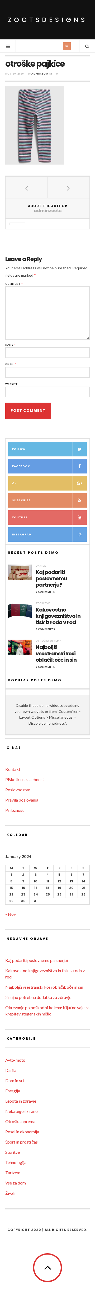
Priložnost (14, 810)
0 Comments (45, 591)
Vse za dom (15, 1182)
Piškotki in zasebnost (24, 779)
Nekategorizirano (21, 1111)
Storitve (43, 603)
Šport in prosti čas (21, 1141)
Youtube (19, 517)
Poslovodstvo (17, 789)
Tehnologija (15, 1162)
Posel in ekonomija (22, 1131)
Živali (10, 1193)
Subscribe (21, 500)
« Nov (10, 914)
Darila (41, 565)
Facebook (21, 466)
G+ (14, 483)
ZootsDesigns (47, 19)
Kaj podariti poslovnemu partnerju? (51, 578)
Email (10, 364)
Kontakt (12, 769)
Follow (19, 449)
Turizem (12, 1172)
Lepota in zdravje (20, 1100)
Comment (14, 284)
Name (10, 345)
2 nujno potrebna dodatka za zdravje (38, 997)
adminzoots (41, 73)
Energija (12, 1090)
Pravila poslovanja (21, 799)
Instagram (22, 534)
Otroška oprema (48, 640)
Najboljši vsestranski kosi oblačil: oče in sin (56, 653)
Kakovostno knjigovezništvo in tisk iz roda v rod (58, 616)
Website (11, 384)
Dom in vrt (14, 1080)
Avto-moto (15, 1059)
